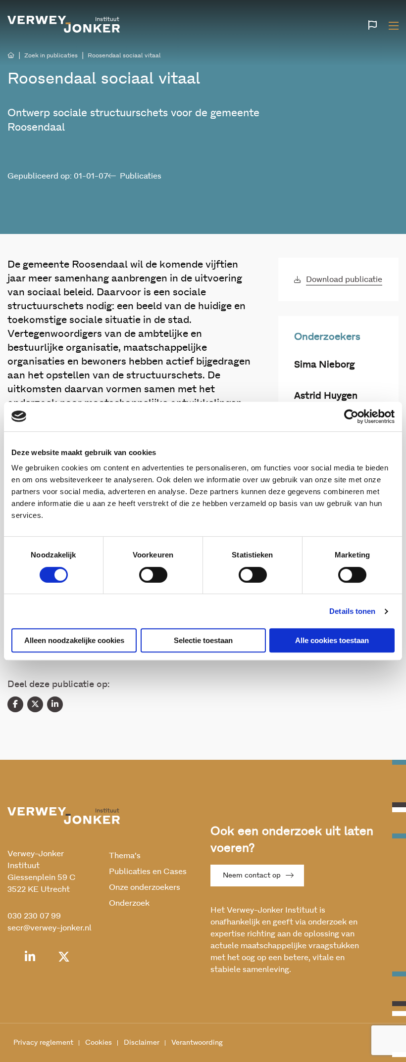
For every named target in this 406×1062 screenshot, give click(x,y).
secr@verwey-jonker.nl (49, 928)
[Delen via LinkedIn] (55, 704)
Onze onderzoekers (144, 887)
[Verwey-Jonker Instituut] (63, 24)
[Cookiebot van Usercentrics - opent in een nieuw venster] (351, 416)
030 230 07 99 (34, 916)
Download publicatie (344, 279)
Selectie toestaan (203, 640)
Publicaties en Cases (148, 872)
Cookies (98, 1042)
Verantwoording (197, 1042)
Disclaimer (141, 1042)
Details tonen (352, 611)
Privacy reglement (43, 1042)
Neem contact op (252, 875)
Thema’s (125, 856)
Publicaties (140, 176)
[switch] (153, 575)
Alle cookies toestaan (332, 640)
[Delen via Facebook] (15, 704)
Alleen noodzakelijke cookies (74, 640)
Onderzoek (129, 903)
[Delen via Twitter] (35, 704)
